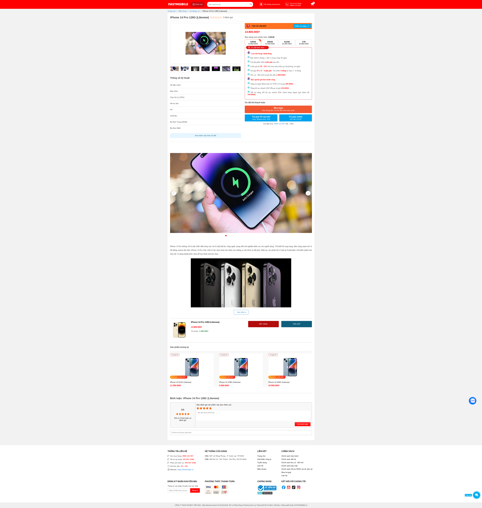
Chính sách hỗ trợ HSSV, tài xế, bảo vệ (296, 469)
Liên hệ (260, 466)
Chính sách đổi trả (288, 459)
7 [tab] (248, 235)
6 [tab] (245, 235)
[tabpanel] (241, 193)
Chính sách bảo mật (289, 466)
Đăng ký (195, 490)
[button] (239, 42)
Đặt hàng (263, 324)
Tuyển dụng (262, 462)
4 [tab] (237, 235)
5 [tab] (241, 235)
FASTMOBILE (178, 4)
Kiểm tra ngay (300, 26)
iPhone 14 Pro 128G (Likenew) (215, 11)
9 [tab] (256, 235)
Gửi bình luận (302, 424)
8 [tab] (252, 235)
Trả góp (296, 324)
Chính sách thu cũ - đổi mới (292, 462)
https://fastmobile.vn (185, 470)
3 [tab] (233, 235)
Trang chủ (172, 11)
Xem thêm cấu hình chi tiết (205, 136)
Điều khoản (261, 469)
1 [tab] (226, 235)
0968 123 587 (279, 124)
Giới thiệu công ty (264, 459)
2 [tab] (229, 235)
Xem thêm (241, 312)
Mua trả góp (286, 472)
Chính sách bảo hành (289, 456)
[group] (174, 69)
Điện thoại (183, 11)
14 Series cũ (195, 11)
